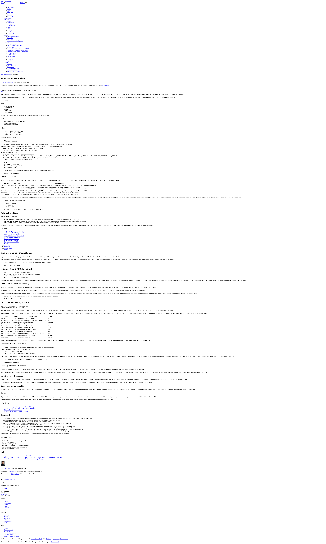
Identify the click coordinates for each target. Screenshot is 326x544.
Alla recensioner (5, 477)
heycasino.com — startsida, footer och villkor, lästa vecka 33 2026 (22, 455)
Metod (2, 91)
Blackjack (10, 12)
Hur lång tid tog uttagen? (8, 442)
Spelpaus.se (56, 539)
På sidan (4, 228)
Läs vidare (7, 245)
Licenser (6, 42)
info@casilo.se (15, 474)
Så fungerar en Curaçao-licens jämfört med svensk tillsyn (19, 408)
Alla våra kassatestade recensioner (13, 410)
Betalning (6, 19)
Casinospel (10, 16)
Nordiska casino (11, 53)
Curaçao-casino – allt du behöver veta (17, 51)
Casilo (2, 3)
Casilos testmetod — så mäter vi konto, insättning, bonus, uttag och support (24, 459)
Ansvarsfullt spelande (13, 68)
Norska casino (11, 47)
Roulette (9, 15)
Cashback (10, 39)
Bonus (6, 35)
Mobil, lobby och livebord (11, 240)
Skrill (8, 28)
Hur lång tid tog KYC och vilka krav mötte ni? (14, 447)
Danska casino (11, 54)
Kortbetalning (11, 25)
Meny (27, 3)
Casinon (6, 6)
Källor (5, 249)
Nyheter (9, 61)
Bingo (9, 10)
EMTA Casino (11, 56)
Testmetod (7, 246)
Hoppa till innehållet (6, 1)
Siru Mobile (10, 22)
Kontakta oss (10, 67)
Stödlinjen (22, 3)
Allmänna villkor (12, 70)
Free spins (10, 38)
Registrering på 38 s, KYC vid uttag (13, 231)
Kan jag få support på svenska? (10, 448)
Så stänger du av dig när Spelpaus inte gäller (16, 411)
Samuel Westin (12, 471)
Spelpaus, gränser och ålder (11, 242)
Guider (6, 57)
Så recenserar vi (11, 65)
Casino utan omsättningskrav (15, 41)
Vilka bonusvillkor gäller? (9, 444)
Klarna (9, 21)
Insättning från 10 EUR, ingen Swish (14, 233)
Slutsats (6, 243)
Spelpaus (12, 479)
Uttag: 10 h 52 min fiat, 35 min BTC (14, 236)
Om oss (6, 62)
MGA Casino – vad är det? (14, 45)
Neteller (9, 32)
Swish (9, 27)
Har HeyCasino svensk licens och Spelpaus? (14, 441)
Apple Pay (10, 24)
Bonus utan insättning (13, 36)
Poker (9, 13)
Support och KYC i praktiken (12, 237)
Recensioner (10, 7)
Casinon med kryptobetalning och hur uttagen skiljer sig (19, 407)
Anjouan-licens (11, 44)
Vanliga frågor (8, 248)
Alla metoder (10, 33)
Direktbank (10, 30)
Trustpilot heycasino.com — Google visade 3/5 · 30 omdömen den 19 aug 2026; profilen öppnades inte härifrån (34, 457)
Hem (2, 74)
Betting (9, 9)
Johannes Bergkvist (8, 82)
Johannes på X (5, 488)
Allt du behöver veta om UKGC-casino (18, 48)
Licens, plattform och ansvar (11, 239)
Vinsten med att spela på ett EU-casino (17, 50)
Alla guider (10, 59)
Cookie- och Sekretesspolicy (15, 71)
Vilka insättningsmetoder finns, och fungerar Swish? (16, 445)
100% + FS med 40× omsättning (12, 234)
